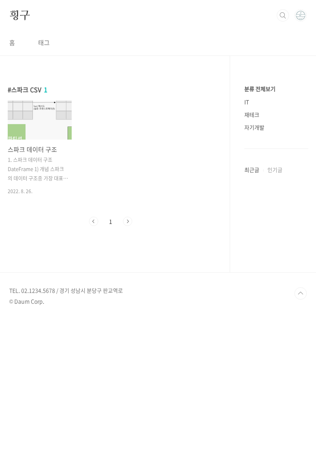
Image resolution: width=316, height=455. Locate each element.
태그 (44, 42)
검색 (283, 15)
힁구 (19, 15)
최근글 (251, 170)
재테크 (251, 114)
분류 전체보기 (260, 89)
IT (246, 102)
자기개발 (254, 127)
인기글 (274, 170)
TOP (300, 293)
